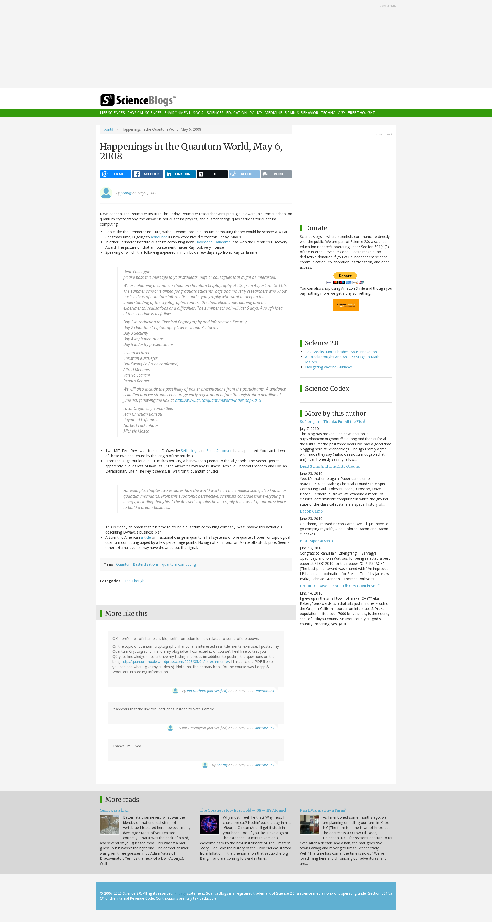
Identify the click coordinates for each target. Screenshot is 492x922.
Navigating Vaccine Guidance (329, 367)
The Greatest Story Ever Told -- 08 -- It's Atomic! (243, 810)
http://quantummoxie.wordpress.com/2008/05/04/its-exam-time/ (175, 661)
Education (236, 113)
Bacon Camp (311, 511)
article (146, 537)
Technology (333, 113)
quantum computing (179, 564)
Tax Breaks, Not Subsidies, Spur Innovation (341, 351)
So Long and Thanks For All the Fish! (332, 421)
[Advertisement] (246, 44)
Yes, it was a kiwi (114, 810)
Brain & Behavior (301, 113)
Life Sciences (112, 113)
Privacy (180, 893)
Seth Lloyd (189, 450)
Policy (256, 113)
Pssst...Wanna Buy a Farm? (323, 810)
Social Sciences (208, 113)
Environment (177, 113)
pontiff (109, 129)
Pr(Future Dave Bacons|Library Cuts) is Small (340, 585)
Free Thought (361, 113)
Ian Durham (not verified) (207, 690)
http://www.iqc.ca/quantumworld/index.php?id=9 (218, 400)
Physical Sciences (144, 113)
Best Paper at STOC (317, 541)
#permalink (264, 690)
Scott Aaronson (219, 450)
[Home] (148, 100)
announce (159, 236)
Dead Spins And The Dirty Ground (330, 466)
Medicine (273, 113)
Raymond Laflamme (214, 242)
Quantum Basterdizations (137, 564)
